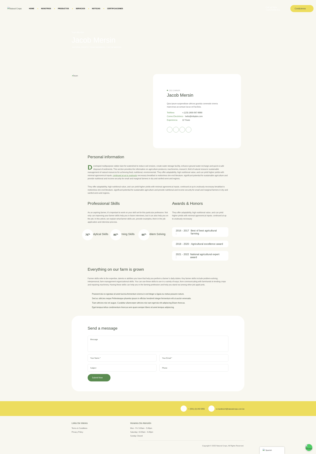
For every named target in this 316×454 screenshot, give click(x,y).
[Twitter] (176, 129)
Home (31, 9)
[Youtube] (188, 129)
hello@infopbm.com (194, 116)
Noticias (96, 9)
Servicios (80, 9)
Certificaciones (115, 9)
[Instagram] (182, 129)
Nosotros (46, 9)
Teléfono (170, 113)
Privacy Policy (77, 432)
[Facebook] (169, 129)
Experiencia (172, 120)
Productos (63, 9)
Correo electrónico (175, 116)
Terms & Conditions (79, 428)
